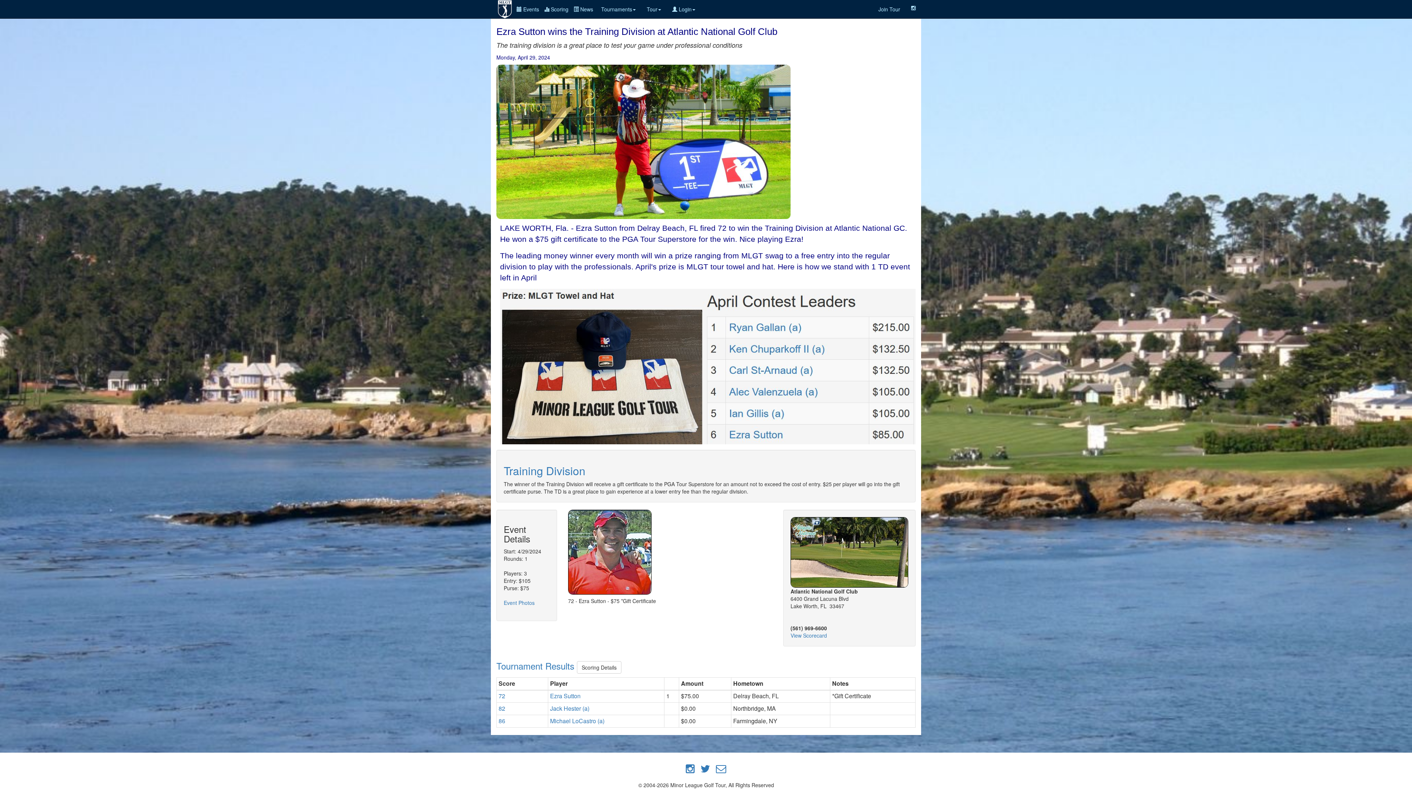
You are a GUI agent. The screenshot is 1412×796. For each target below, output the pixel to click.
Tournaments (616, 9)
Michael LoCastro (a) (577, 721)
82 (502, 708)
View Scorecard (809, 635)
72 (502, 696)
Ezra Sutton (565, 696)
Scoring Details (599, 667)
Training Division (544, 470)
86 (502, 721)
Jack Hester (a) (569, 708)
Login (684, 9)
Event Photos (519, 602)
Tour (652, 9)
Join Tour (889, 9)
